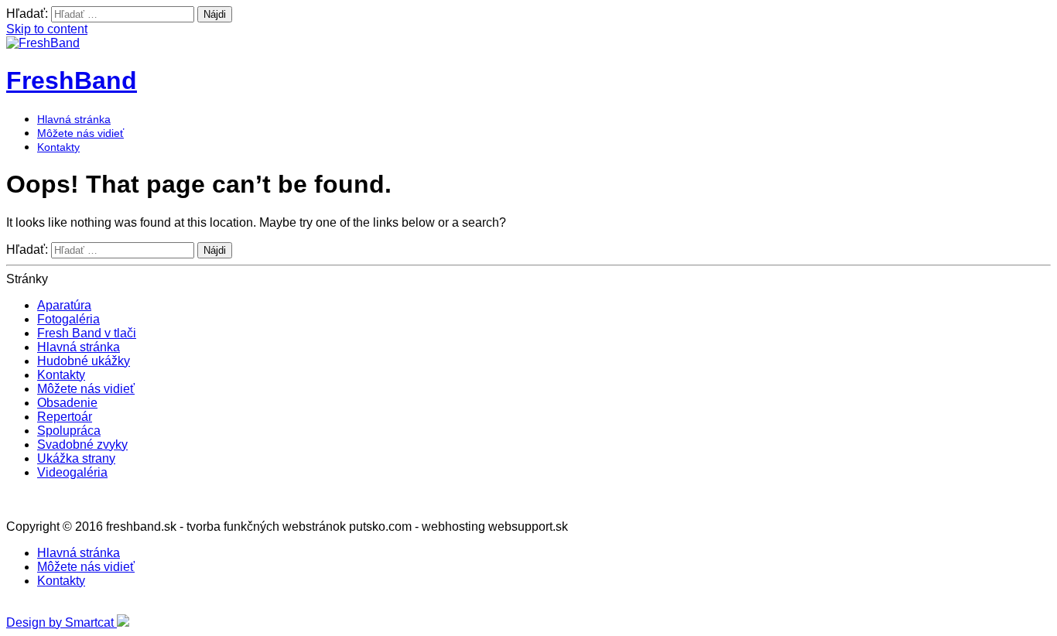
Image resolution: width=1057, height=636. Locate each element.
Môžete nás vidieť (80, 133)
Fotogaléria (68, 319)
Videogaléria (72, 472)
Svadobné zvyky (82, 444)
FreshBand (71, 80)
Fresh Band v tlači (86, 333)
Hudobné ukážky (83, 361)
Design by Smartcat (61, 622)
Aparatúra (64, 305)
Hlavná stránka (74, 119)
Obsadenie (67, 402)
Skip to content (46, 29)
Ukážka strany (76, 458)
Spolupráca (69, 430)
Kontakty (58, 147)
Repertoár (64, 416)
